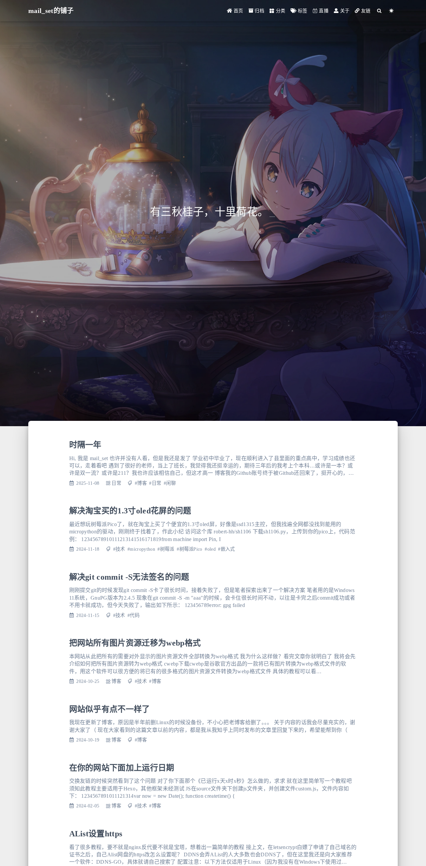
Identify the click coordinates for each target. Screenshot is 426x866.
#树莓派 (165, 549)
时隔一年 (85, 444)
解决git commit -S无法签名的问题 (129, 577)
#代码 (133, 615)
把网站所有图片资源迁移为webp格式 (135, 643)
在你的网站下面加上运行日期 (121, 767)
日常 (116, 483)
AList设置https (95, 833)
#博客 (141, 483)
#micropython (141, 549)
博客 (116, 681)
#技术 (119, 549)
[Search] (379, 11)
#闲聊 (170, 483)
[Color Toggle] (391, 11)
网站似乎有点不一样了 (109, 709)
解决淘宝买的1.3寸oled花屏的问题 (130, 510)
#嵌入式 (226, 549)
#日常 (155, 483)
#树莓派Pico (189, 549)
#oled (210, 549)
